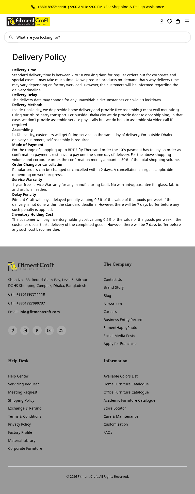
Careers (110, 311)
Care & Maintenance (121, 416)
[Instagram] (24, 330)
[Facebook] (12, 330)
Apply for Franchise (120, 343)
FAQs (108, 432)
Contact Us (113, 279)
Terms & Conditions (24, 416)
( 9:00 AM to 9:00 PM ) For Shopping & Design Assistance (116, 7)
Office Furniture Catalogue (126, 392)
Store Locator (115, 408)
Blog (107, 295)
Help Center (18, 376)
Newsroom (113, 303)
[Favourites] (169, 21)
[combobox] (102, 37)
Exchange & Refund (25, 408)
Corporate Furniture (25, 448)
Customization (116, 424)
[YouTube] (49, 330)
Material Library (21, 440)
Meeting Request (22, 392)
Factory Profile (20, 432)
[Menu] (186, 21)
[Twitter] (61, 330)
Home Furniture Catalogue (126, 384)
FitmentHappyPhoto (120, 327)
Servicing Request (23, 384)
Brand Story (114, 287)
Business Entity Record (123, 319)
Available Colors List (121, 376)
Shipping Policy (21, 400)
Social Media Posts (119, 335)
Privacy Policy (19, 424)
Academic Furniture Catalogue (129, 400)
